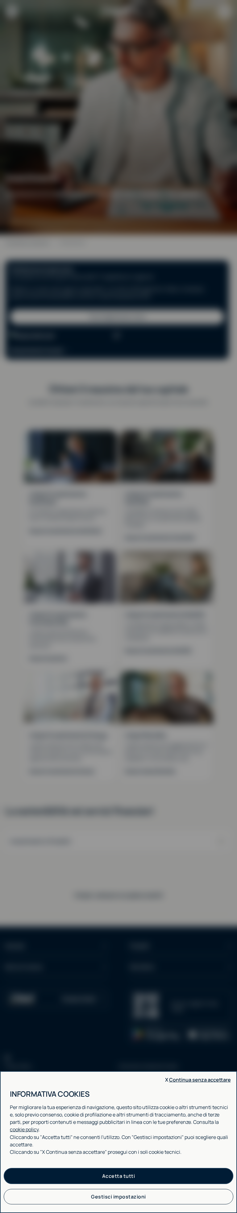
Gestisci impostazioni (118, 1196)
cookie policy (24, 1129)
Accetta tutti (118, 1176)
